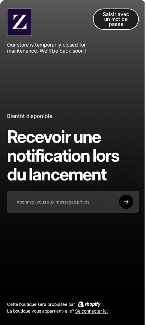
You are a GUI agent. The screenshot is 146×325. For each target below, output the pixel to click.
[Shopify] (89, 304)
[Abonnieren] (126, 202)
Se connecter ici (91, 311)
